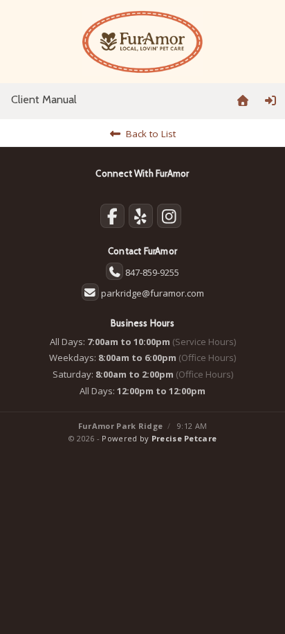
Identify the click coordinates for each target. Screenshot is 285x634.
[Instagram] (169, 219)
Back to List (148, 133)
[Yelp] (141, 219)
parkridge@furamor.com (152, 293)
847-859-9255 (152, 272)
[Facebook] (112, 219)
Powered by (159, 438)
